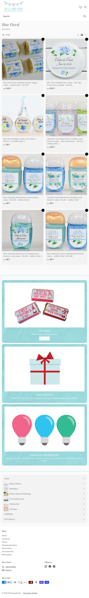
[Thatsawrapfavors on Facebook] (50, 566)
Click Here (44, 338)
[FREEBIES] (44, 305)
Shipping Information (9, 545)
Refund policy (7, 555)
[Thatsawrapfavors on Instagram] (45, 566)
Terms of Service (7, 551)
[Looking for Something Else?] (44, 429)
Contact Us (6, 539)
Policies (4, 542)
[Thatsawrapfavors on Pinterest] (54, 566)
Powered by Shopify (30, 593)
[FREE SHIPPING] (44, 369)
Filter (7, 35)
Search (4, 535)
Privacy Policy (7, 548)
